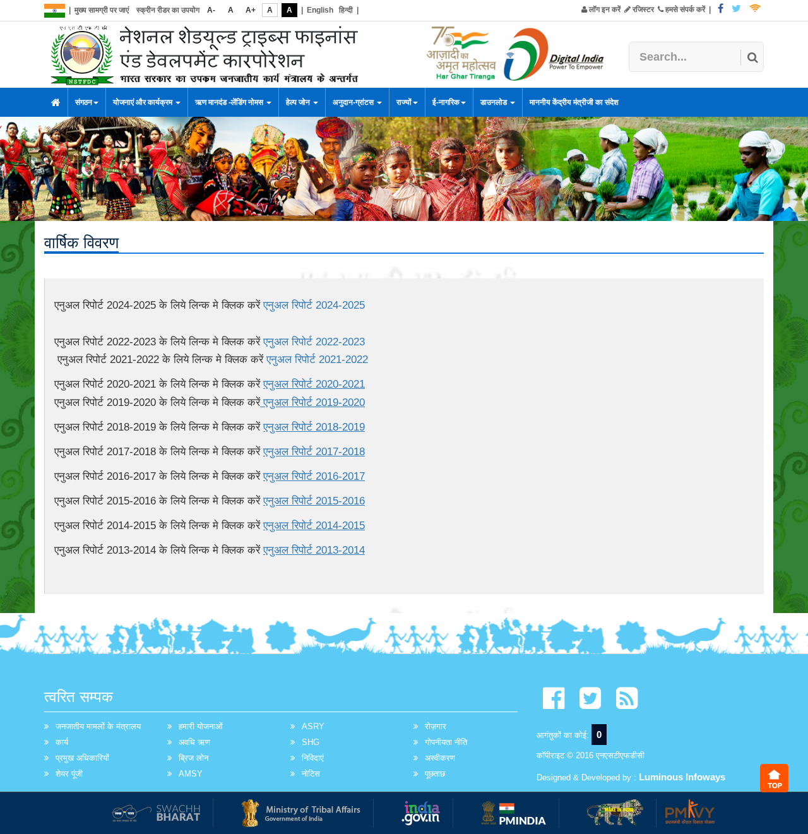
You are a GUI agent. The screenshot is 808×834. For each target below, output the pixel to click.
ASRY (313, 726)
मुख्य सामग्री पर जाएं (101, 10)
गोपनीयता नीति (446, 742)
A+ (251, 10)
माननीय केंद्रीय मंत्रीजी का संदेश (574, 102)
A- (211, 10)
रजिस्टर (642, 9)
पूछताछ (435, 773)
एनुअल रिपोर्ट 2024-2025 (314, 305)
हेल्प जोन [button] (299, 102)
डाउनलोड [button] (494, 102)
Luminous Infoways (682, 776)
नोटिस (311, 773)
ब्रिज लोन (193, 758)
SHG (310, 742)
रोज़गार (435, 726)
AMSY (191, 773)
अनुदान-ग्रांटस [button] (354, 102)
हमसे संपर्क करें (684, 9)
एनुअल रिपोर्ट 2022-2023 (314, 342)
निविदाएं (313, 758)
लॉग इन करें (604, 9)
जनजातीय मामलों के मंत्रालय (98, 726)
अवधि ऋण (194, 742)
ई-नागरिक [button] (446, 102)
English (320, 10)
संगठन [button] (83, 102)
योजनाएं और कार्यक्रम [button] (143, 102)
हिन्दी (346, 10)
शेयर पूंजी (69, 773)
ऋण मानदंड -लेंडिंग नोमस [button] (230, 102)
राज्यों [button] (404, 102)
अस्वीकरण (440, 758)
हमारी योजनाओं (201, 726)
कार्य (62, 742)
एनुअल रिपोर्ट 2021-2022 (317, 360)
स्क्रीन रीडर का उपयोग (167, 10)
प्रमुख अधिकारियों (82, 758)
